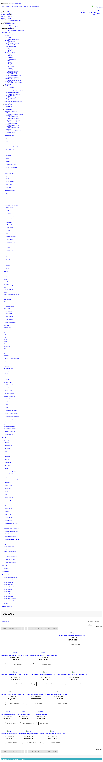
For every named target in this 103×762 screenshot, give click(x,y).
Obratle (10, 62)
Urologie (10, 55)
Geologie (10, 106)
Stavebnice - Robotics (13, 125)
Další (49, 628)
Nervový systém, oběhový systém (16, 30)
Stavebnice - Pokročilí (13, 118)
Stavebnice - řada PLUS (14, 120)
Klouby (9, 37)
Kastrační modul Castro (59, 694)
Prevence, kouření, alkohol (14, 80)
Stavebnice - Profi (12, 123)
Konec (55, 628)
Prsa (9, 32)
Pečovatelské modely (13, 71)
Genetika (10, 16)
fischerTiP (10, 132)
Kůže (9, 57)
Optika (9, 96)
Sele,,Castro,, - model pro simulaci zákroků (36, 694)
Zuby (9, 52)
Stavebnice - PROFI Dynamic (15, 129)
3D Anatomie (8, 109)
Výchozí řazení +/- (6, 621)
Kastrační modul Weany (23, 714)
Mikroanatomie (12, 59)
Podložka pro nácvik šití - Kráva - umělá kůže (15, 674)
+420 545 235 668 (16, 3)
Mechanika (10, 89)
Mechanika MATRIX (10, 135)
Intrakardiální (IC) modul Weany (28, 733)
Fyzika (6, 85)
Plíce (9, 36)
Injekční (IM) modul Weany (41, 714)
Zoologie (10, 15)
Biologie (7, 11)
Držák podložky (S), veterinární (11, 694)
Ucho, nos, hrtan (12, 44)
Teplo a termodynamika (14, 98)
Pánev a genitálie (12, 34)
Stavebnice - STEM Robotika (15, 131)
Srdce (9, 46)
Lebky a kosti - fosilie (13, 27)
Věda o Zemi (8, 104)
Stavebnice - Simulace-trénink (15, 113)
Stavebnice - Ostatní (13, 116)
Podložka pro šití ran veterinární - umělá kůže (45, 674)
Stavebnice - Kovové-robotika (15, 114)
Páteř (9, 25)
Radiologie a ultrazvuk (13, 77)
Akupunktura (11, 70)
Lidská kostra (11, 41)
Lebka (9, 61)
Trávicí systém (11, 43)
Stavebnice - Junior (13, 122)
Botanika (10, 13)
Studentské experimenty (14, 92)
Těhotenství (11, 66)
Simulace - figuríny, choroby (15, 82)
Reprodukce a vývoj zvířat (14, 20)
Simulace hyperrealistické (14, 75)
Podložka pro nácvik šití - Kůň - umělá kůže (14, 655)
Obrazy (10, 28)
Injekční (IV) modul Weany (9, 733)
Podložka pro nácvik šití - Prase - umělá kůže (43, 655)
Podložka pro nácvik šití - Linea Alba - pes (74, 674)
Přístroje (10, 99)
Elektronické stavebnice (11, 111)
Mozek (9, 53)
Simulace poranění (12, 73)
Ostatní (10, 68)
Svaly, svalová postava (13, 39)
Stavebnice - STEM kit (13, 127)
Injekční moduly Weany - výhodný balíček (52, 733)
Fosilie (9, 18)
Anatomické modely (10, 23)
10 (45, 628)
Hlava (9, 50)
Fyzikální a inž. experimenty (15, 101)
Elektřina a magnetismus (14, 94)
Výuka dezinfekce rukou (14, 78)
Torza (9, 64)
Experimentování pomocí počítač (16, 90)
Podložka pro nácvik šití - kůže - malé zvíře (72, 635)
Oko (9, 48)
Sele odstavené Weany (8, 714)
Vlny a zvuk (11, 87)
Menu (94, 15)
